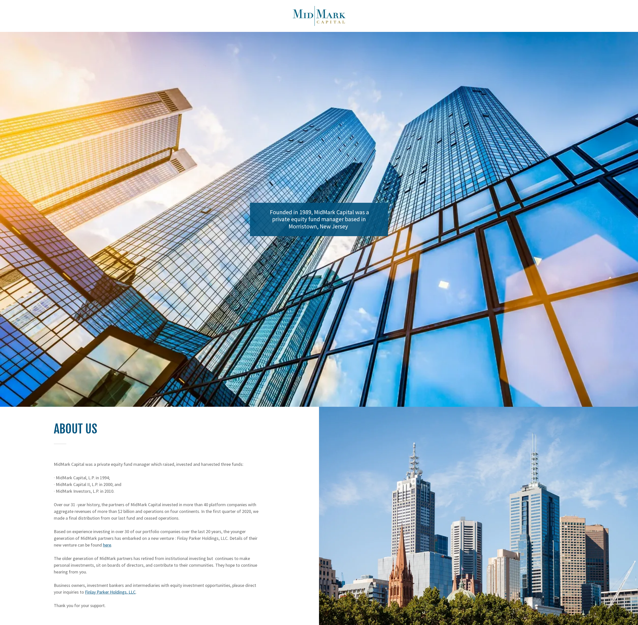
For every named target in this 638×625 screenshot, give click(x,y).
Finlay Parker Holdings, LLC (110, 592)
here (107, 545)
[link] (319, 15)
